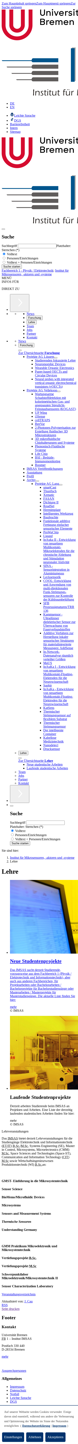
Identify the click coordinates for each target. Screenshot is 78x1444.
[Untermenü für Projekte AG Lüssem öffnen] (55, 357)
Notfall (14, 1394)
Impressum (17, 1386)
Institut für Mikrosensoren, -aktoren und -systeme (35, 272)
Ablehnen (34, 1437)
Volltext (11, 254)
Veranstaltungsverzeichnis (19, 1294)
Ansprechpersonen (14, 1370)
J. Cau (28, 1301)
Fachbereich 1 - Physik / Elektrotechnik (27, 270)
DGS (13, 1401)
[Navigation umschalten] (3, 229)
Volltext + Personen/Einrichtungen (29, 262)
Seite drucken (11, 1309)
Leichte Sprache (20, 1398)
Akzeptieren (55, 1437)
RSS (5, 1305)
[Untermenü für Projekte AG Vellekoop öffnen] (59, 391)
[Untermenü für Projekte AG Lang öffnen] (60, 484)
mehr (5, 1356)
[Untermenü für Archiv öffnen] (37, 481)
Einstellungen (13, 1437)
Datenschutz (18, 1390)
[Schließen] (20, 350)
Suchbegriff (10, 246)
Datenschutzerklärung (36, 1425)
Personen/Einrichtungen (22, 258)
